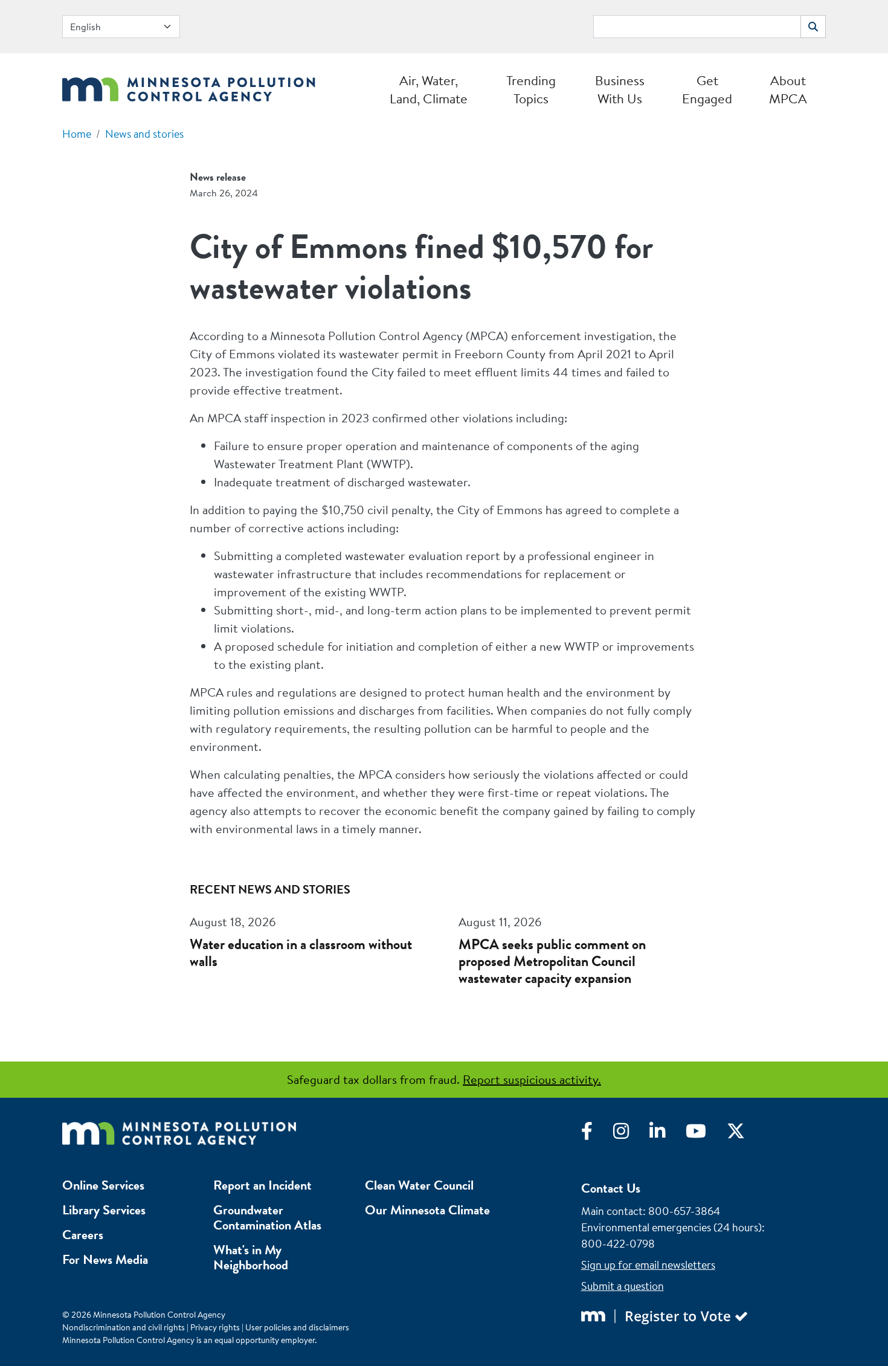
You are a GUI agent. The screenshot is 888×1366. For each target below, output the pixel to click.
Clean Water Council (419, 1185)
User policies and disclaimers (297, 1327)
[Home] (188, 86)
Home (76, 133)
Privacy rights (215, 1327)
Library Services (104, 1209)
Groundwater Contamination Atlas (267, 1217)
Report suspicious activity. (532, 1079)
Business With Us (620, 89)
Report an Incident (262, 1185)
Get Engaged (707, 89)
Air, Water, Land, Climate (429, 89)
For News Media (105, 1259)
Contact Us (610, 1188)
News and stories (144, 133)
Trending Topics (531, 89)
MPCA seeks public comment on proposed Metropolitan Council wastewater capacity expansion (552, 961)
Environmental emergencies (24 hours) (671, 1227)
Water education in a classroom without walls (301, 952)
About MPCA (788, 89)
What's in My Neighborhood (250, 1257)
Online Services (103, 1185)
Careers (82, 1234)
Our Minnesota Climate (427, 1209)
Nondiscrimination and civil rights (123, 1327)
